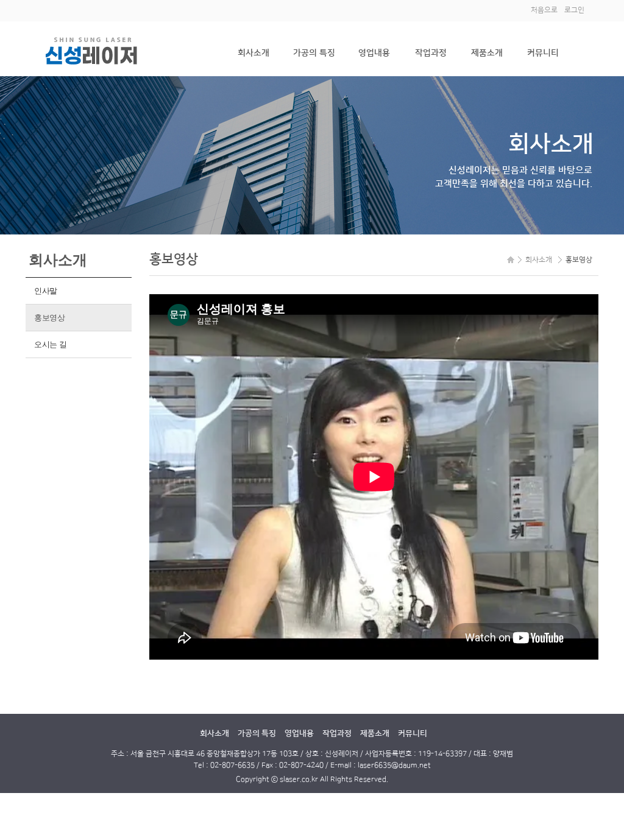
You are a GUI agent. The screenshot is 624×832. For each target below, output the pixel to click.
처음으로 (544, 10)
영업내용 (374, 53)
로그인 (574, 10)
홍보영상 (49, 317)
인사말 (45, 290)
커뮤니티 (543, 53)
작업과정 (431, 53)
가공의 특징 (314, 53)
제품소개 (487, 53)
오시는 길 (50, 344)
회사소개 (253, 53)
